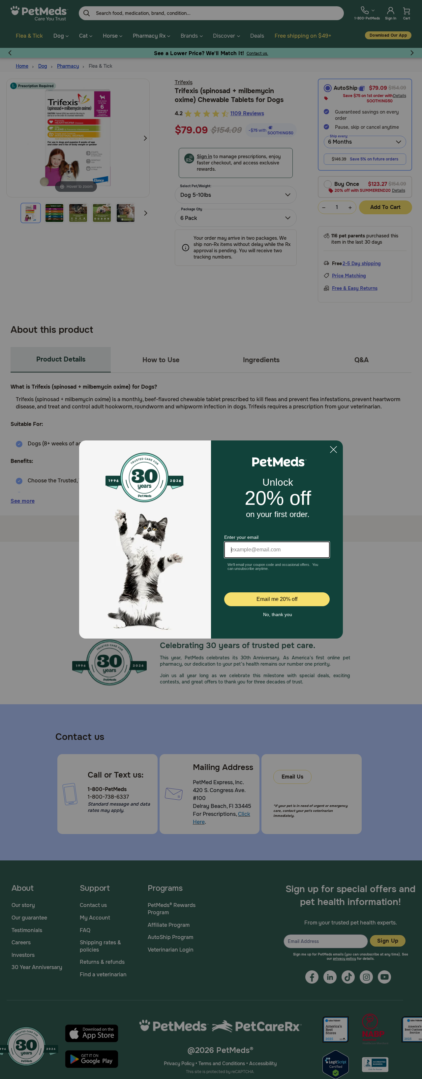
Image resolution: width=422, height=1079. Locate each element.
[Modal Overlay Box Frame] (211, 539)
